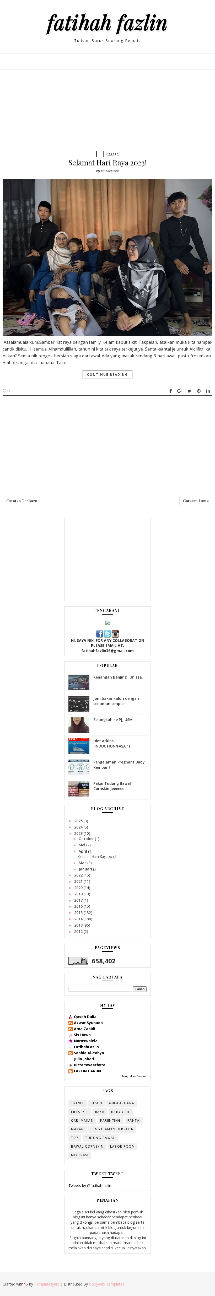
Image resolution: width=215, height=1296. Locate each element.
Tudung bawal (100, 1138)
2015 (79, 912)
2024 (79, 827)
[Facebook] (170, 391)
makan (77, 1129)
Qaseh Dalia (85, 1016)
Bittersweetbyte (89, 1064)
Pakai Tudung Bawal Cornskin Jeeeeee (112, 786)
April (83, 851)
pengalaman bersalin (112, 1129)
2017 (79, 900)
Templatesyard (47, 1284)
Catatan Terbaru (21, 500)
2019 (79, 893)
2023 (79, 833)
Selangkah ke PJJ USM (113, 719)
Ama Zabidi (84, 1028)
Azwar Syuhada (88, 1022)
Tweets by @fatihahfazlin (89, 1185)
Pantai (134, 1120)
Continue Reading (107, 374)
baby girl (120, 1112)
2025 (79, 820)
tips (75, 1138)
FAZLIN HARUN (87, 1070)
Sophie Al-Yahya (89, 1052)
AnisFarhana (122, 1103)
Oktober (87, 838)
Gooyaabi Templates (106, 1284)
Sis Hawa (82, 1034)
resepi (96, 1103)
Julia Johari (84, 1058)
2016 (79, 906)
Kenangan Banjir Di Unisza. (118, 677)
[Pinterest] (199, 391)
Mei (82, 844)
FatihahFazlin (86, 1046)
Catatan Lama (196, 500)
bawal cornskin (87, 1146)
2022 (79, 875)
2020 (79, 887)
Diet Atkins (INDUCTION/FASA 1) (111, 743)
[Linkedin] (208, 391)
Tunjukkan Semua (134, 1076)
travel (77, 1103)
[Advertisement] (107, 114)
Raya (100, 1112)
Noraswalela (86, 1040)
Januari (86, 869)
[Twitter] (189, 391)
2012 (79, 931)
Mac (83, 862)
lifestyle (80, 1112)
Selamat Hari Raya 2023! (107, 162)
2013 (79, 925)
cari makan (82, 1120)
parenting (110, 1120)
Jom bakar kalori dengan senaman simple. (116, 701)
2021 (79, 881)
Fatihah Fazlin (107, 21)
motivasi (79, 1155)
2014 (79, 918)
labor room (122, 1146)
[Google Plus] (180, 391)
